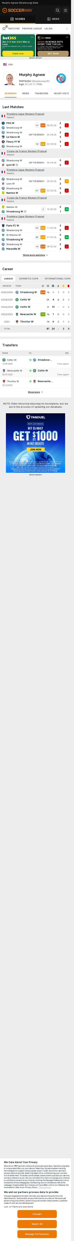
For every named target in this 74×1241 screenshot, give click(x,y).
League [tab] (8, 280)
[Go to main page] (19, 10)
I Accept (37, 1214)
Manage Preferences (37, 1234)
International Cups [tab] (57, 280)
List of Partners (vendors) (18, 1206)
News (25, 94)
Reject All (37, 1224)
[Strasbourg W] (61, 80)
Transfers (41, 94)
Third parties (44, 1187)
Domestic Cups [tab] (28, 280)
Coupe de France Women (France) (27, 152)
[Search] (57, 10)
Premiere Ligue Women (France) (25, 115)
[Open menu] (65, 10)
